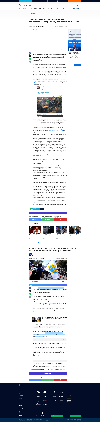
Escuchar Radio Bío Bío (75, 1)
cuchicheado (55, 57)
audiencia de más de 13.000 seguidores (50, 119)
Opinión (49, 8)
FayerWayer (58, 56)
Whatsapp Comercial (57, 415)
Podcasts (20, 8)
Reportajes (21, 408)
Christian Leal (32, 24)
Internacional (30, 8)
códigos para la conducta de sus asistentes (41, 202)
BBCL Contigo (59, 8)
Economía (35, 8)
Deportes (39, 8)
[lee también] (36, 319)
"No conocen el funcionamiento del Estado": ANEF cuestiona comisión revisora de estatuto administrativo (54, 318)
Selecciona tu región (24, 1)
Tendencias (44, 8)
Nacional (24, 8)
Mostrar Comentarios (48, 373)
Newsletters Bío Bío (52, 1)
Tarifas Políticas (21, 415)
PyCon (52, 63)
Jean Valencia (35, 256)
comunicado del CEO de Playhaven (56, 130)
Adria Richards (63, 78)
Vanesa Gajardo (35, 253)
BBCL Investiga (53, 8)
